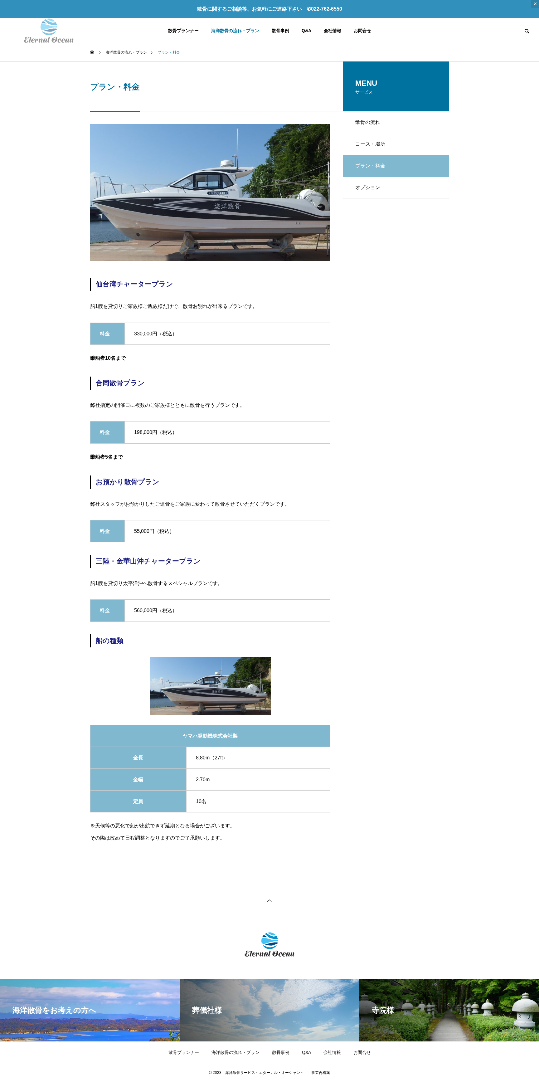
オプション (367, 187)
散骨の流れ (367, 122)
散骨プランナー (183, 30)
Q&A (306, 30)
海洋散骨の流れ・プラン (235, 30)
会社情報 (332, 30)
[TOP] (269, 900)
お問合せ (362, 30)
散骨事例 (280, 30)
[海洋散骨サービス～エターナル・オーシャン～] (48, 30)
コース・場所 (370, 144)
